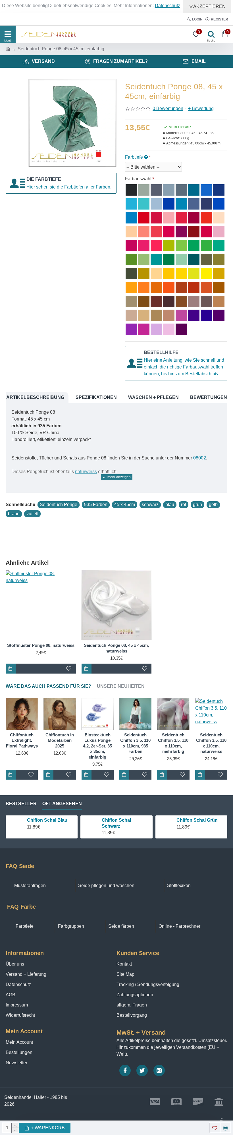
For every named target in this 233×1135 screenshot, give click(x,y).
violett (32, 513)
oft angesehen (62, 803)
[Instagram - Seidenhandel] (159, 1070)
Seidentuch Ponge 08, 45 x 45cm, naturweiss (116, 648)
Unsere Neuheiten (121, 686)
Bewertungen (208, 397)
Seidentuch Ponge (58, 504)
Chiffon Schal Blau (47, 820)
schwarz (150, 504)
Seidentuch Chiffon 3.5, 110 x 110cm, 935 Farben (135, 743)
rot (183, 504)
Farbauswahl (138, 178)
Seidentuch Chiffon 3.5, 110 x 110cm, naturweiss (211, 743)
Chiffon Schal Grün (197, 820)
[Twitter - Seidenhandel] (142, 1070)
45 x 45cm (124, 504)
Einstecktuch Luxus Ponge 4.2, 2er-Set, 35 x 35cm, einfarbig (97, 745)
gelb (213, 504)
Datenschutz (167, 5)
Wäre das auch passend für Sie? (48, 686)
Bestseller (21, 803)
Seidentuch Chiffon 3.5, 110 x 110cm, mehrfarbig (173, 743)
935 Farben (95, 504)
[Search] (209, 34)
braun (14, 513)
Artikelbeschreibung (35, 397)
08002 (199, 457)
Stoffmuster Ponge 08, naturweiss (40, 645)
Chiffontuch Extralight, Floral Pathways (22, 740)
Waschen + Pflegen (153, 397)
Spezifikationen (96, 397)
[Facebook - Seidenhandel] (125, 1070)
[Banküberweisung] (219, 1102)
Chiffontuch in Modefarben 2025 (59, 740)
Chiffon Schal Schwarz (116, 823)
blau (169, 504)
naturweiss (86, 471)
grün (197, 504)
